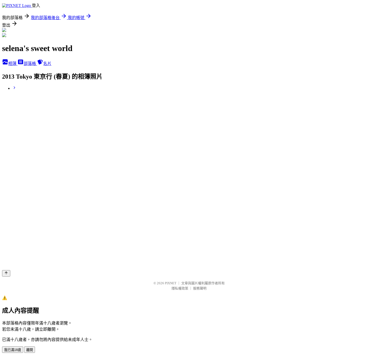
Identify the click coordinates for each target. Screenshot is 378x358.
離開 (29, 350)
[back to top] (6, 273)
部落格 (30, 63)
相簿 (12, 63)
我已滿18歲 (12, 350)
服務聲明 (199, 288)
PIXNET (170, 283)
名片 (47, 63)
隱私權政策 (180, 288)
